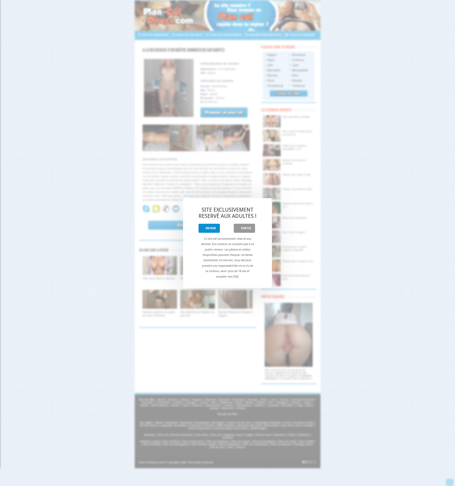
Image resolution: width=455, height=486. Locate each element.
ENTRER (211, 228)
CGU (236, 276)
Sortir (246, 228)
